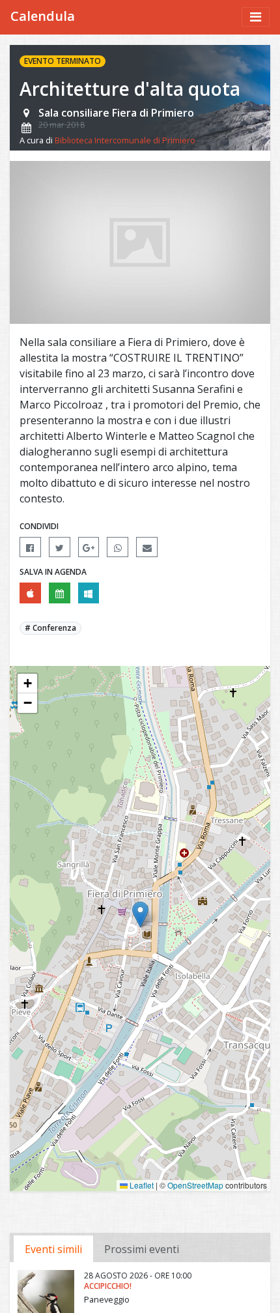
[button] (140, 914)
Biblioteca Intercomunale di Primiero (125, 140)
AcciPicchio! (108, 1285)
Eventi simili (53, 1249)
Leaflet (141, 1184)
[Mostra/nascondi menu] (256, 17)
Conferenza (54, 627)
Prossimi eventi (141, 1249)
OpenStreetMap (195, 1184)
